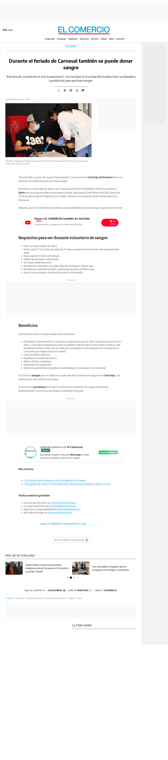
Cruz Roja (19, 598)
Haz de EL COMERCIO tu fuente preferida (69, 540)
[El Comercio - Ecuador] (84, 30)
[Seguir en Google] (77, 90)
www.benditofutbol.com (63, 506)
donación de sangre (35, 598)
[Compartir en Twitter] (64, 90)
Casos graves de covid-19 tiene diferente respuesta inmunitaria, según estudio (67, 483)
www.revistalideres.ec (69, 509)
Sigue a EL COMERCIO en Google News (63, 524)
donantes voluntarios (56, 598)
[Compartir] (83, 90)
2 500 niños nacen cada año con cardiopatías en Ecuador (55, 480)
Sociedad (70, 46)
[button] (68, 577)
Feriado (71, 598)
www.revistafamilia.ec (60, 512)
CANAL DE (78, 590)
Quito (79, 598)
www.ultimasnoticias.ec (64, 502)
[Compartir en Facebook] (71, 90)
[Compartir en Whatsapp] (58, 90)
